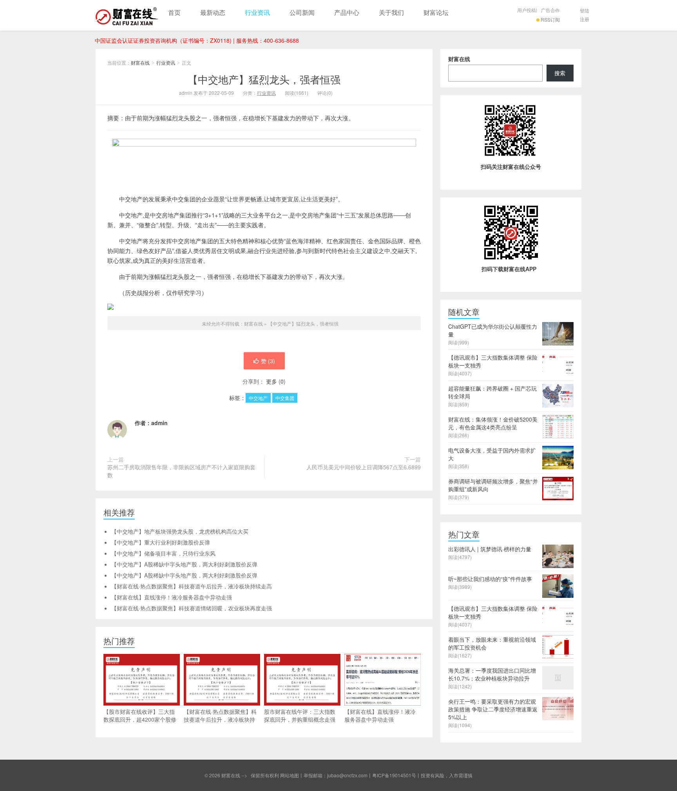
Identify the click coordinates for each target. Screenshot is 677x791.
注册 (584, 19)
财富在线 (127, 15)
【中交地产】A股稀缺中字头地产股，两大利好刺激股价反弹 (184, 564)
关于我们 (391, 12)
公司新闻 (302, 12)
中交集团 (284, 398)
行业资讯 (257, 12)
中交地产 (258, 398)
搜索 (559, 73)
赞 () (268, 361)
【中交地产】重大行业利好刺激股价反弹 (160, 542)
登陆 (584, 10)
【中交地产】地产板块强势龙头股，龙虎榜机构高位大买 (179, 531)
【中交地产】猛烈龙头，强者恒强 (264, 79)
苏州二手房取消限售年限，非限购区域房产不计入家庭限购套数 (181, 471)
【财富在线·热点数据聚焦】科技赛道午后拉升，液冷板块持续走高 (191, 586)
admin (159, 423)
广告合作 (550, 10)
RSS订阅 (550, 19)
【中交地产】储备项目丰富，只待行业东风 (163, 553)
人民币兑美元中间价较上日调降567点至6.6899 (363, 467)
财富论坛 (436, 12)
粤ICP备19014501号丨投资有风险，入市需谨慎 (422, 775)
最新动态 (212, 12)
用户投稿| (527, 10)
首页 (174, 12)
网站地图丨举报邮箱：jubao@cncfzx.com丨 (326, 775)
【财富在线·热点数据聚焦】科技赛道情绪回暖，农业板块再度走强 (191, 608)
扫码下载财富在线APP (509, 269)
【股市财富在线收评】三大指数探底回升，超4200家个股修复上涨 (139, 719)
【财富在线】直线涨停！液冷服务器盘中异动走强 (171, 597)
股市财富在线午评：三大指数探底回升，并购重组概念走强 (299, 715)
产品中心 (346, 12)
